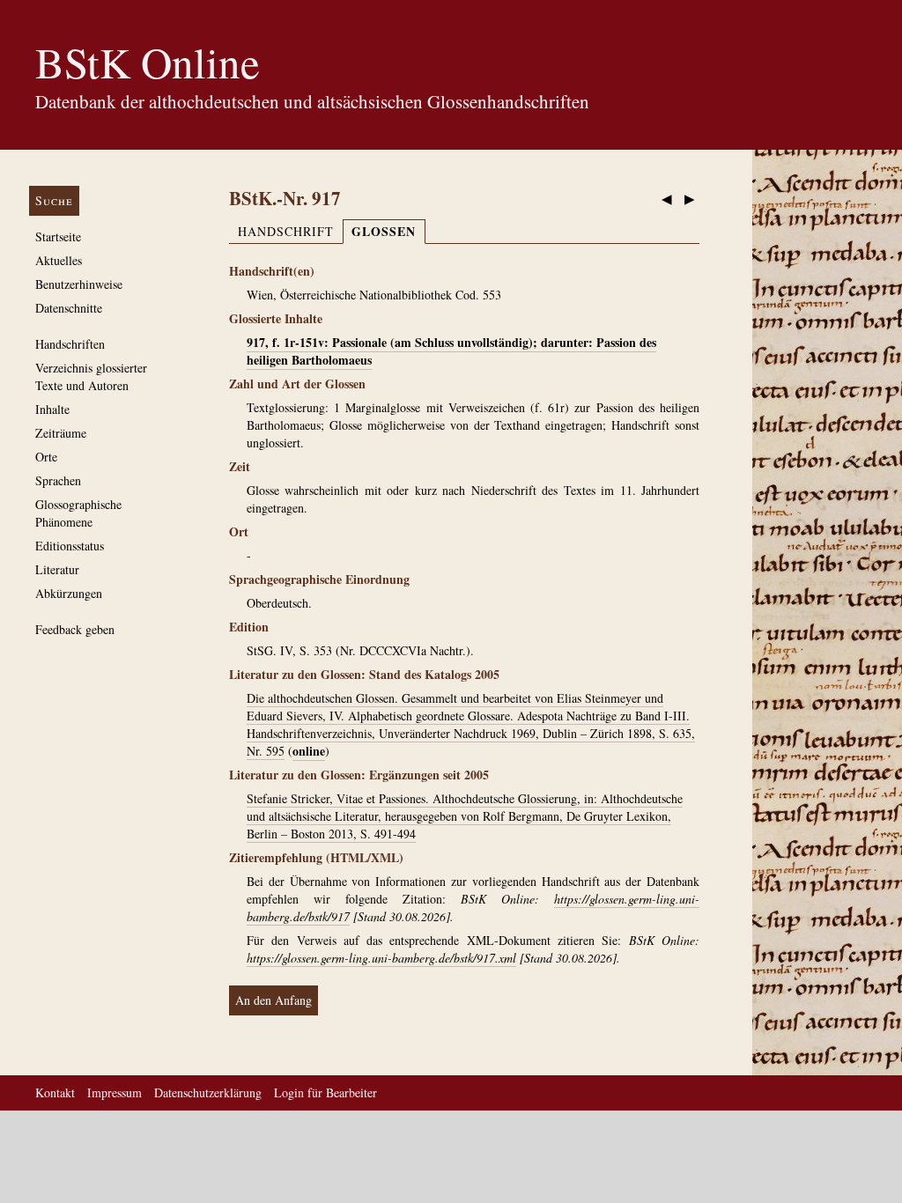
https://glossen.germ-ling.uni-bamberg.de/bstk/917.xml (381, 957)
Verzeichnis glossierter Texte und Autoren (91, 376)
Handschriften (70, 344)
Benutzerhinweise (78, 284)
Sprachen (58, 480)
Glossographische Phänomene (78, 513)
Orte (46, 456)
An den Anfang (273, 1000)
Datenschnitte (68, 307)
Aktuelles (58, 260)
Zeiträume (60, 432)
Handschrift (286, 231)
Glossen (383, 231)
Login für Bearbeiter (325, 1092)
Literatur (57, 569)
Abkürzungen (68, 593)
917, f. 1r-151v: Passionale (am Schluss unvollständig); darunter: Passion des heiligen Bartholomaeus (451, 351)
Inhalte (52, 409)
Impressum (114, 1092)
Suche (54, 200)
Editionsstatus (69, 545)
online (308, 751)
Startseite (58, 236)
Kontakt (55, 1092)
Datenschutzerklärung (208, 1092)
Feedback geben (75, 629)
